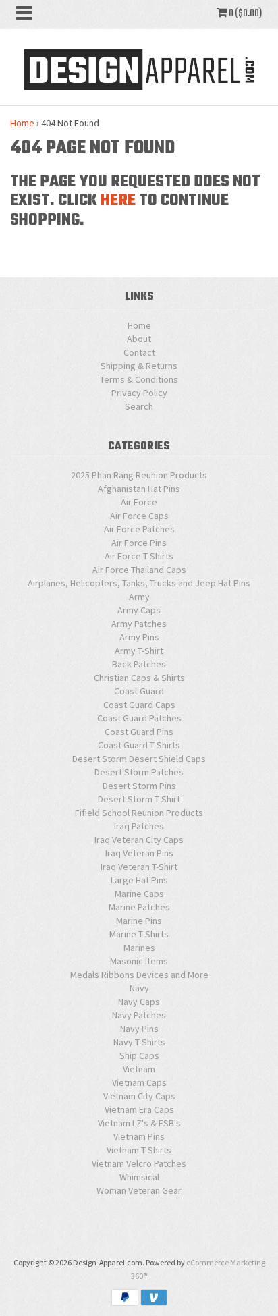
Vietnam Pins (139, 1136)
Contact (139, 352)
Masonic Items (139, 961)
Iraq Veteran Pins (139, 853)
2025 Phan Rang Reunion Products (139, 475)
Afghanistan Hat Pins (139, 489)
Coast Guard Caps (139, 704)
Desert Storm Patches (139, 772)
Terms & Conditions (139, 379)
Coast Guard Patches (139, 718)
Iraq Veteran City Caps (139, 839)
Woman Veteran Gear (139, 1190)
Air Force (139, 502)
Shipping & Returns (139, 366)
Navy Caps (139, 1001)
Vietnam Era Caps (139, 1109)
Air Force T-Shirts (139, 556)
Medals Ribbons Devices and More (139, 974)
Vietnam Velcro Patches (139, 1163)
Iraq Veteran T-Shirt (139, 866)
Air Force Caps (139, 516)
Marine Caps (139, 893)
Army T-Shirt (139, 651)
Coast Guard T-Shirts (139, 745)
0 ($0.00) (244, 13)
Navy (139, 988)
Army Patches (139, 624)
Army (139, 597)
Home (22, 123)
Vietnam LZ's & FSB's (139, 1123)
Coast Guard (139, 691)
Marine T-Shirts (139, 934)
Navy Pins (139, 1028)
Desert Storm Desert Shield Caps (139, 758)
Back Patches (139, 664)
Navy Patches (139, 1015)
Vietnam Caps (139, 1082)
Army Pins (139, 637)
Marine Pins (139, 920)
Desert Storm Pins (139, 785)
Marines (139, 947)
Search (139, 406)
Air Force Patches (139, 529)
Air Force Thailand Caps (139, 570)
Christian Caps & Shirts (139, 677)
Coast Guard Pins (139, 731)
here (118, 200)
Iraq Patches (139, 826)
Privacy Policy (139, 393)
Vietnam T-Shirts (139, 1150)
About (139, 339)
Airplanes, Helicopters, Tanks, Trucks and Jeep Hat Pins (139, 583)
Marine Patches (139, 907)
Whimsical (139, 1177)
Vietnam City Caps (139, 1096)
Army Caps (139, 610)
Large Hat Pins (139, 880)
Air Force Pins (139, 543)
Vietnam (139, 1069)
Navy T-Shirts (139, 1042)
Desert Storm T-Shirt (139, 799)
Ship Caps (139, 1055)
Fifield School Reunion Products (139, 812)
